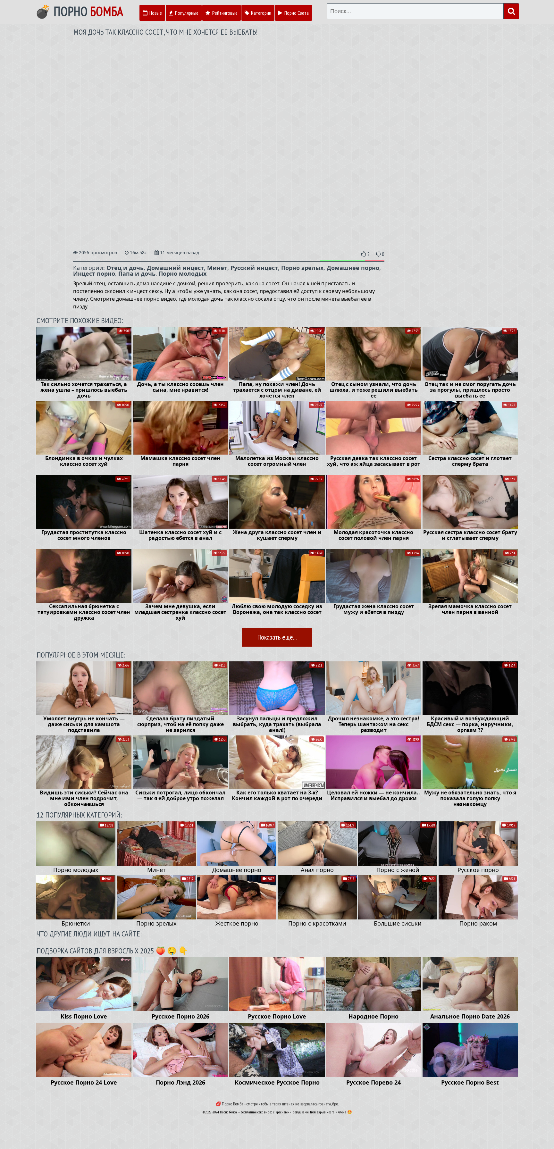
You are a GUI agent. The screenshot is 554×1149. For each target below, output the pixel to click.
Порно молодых (182, 273)
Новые (155, 13)
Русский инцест (254, 268)
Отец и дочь (125, 268)
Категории (260, 13)
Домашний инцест (175, 268)
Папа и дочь (136, 273)
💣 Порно (79, 11)
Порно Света (296, 13)
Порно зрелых (302, 268)
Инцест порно (94, 273)
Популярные (186, 13)
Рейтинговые (224, 13)
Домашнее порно (353, 268)
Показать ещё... (277, 637)
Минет (217, 268)
